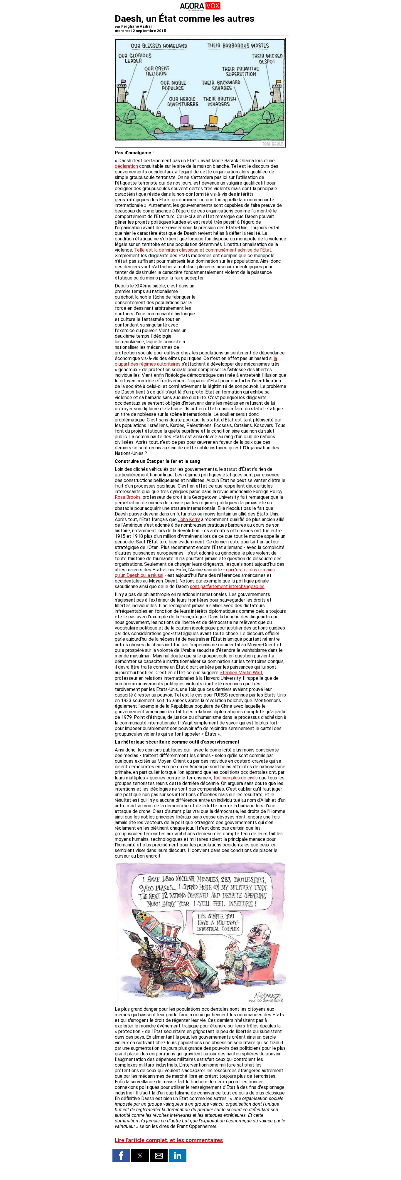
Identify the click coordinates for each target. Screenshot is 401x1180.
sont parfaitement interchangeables (227, 586)
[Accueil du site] (200, 10)
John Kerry (189, 519)
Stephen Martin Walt (241, 672)
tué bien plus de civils (235, 778)
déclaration (126, 166)
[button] (121, 1155)
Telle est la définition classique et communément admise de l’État (202, 250)
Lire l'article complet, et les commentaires (169, 1140)
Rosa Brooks (128, 497)
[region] (242, 313)
